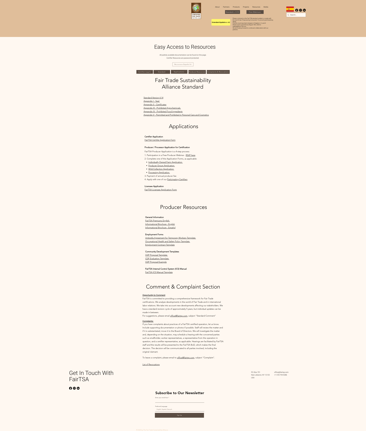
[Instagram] (300, 10)
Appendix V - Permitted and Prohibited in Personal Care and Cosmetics (176, 115)
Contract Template (166, 245)
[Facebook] (296, 10)
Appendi (147, 101)
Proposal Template (159, 255)
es (165, 104)
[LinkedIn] (304, 10)
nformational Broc (154, 224)
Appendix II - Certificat (154, 104)
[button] (226, 7)
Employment (151, 245)
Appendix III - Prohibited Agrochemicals (162, 108)
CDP (147, 255)
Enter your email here (161, 397)
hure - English (168, 224)
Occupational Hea (153, 241)
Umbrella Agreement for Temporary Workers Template (170, 238)
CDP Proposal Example (156, 262)
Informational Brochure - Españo (160, 227)
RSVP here (190, 155)
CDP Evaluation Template (157, 258)
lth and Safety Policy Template (176, 241)
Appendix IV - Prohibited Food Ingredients (163, 111)
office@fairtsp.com (178, 316)
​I (145, 224)
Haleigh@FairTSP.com (239, 26)
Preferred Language (161, 406)
